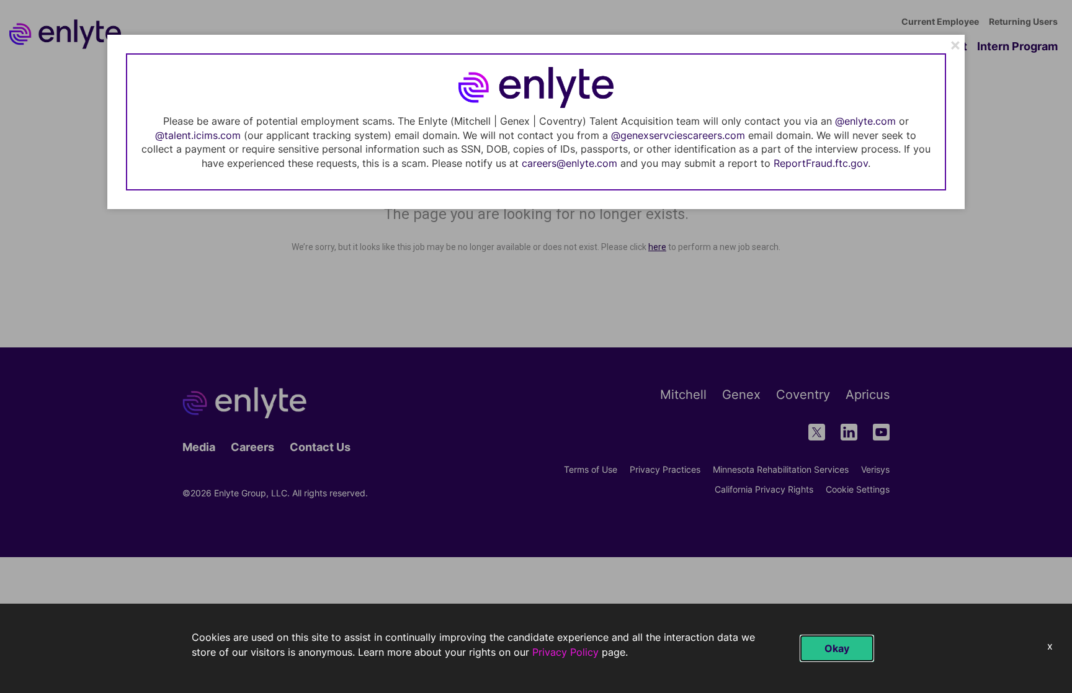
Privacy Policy (565, 652)
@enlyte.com (865, 121)
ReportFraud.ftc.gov (821, 163)
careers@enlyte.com (569, 163)
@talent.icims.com (198, 135)
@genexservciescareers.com (678, 135)
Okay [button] (836, 648)
